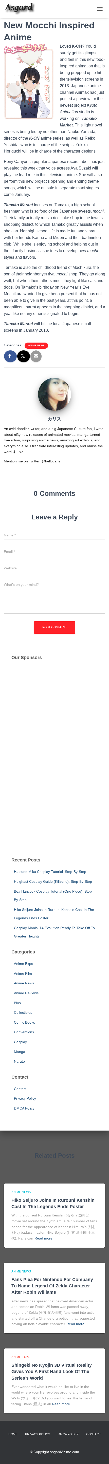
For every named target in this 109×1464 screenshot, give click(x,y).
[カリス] (54, 394)
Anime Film (23, 973)
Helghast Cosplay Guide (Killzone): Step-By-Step (53, 881)
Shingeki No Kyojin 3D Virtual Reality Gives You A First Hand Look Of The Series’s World (51, 1371)
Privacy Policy (25, 1098)
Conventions (24, 1032)
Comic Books (24, 1022)
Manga (19, 1052)
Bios (17, 1003)
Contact (20, 1089)
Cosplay (20, 1042)
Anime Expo (23, 964)
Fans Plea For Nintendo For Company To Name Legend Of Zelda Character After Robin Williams (52, 1286)
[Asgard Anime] (21, 9)
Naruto (19, 1061)
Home (12, 1434)
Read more (43, 1238)
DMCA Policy (24, 1108)
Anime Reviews (26, 993)
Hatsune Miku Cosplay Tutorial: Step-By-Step (50, 872)
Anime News (36, 345)
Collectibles (23, 1012)
